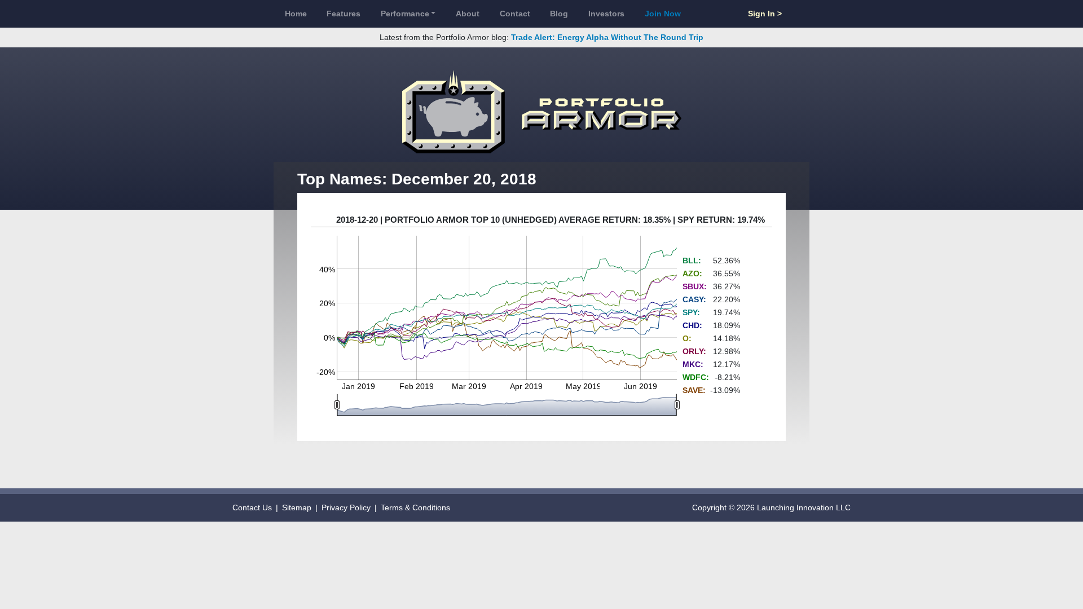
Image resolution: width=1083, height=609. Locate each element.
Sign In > (765, 13)
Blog (559, 13)
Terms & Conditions (415, 507)
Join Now (663, 13)
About (467, 13)
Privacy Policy (346, 507)
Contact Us (252, 507)
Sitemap (296, 507)
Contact (515, 13)
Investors (606, 13)
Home (296, 13)
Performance (405, 13)
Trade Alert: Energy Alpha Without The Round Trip (607, 37)
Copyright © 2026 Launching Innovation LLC (771, 507)
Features (343, 13)
